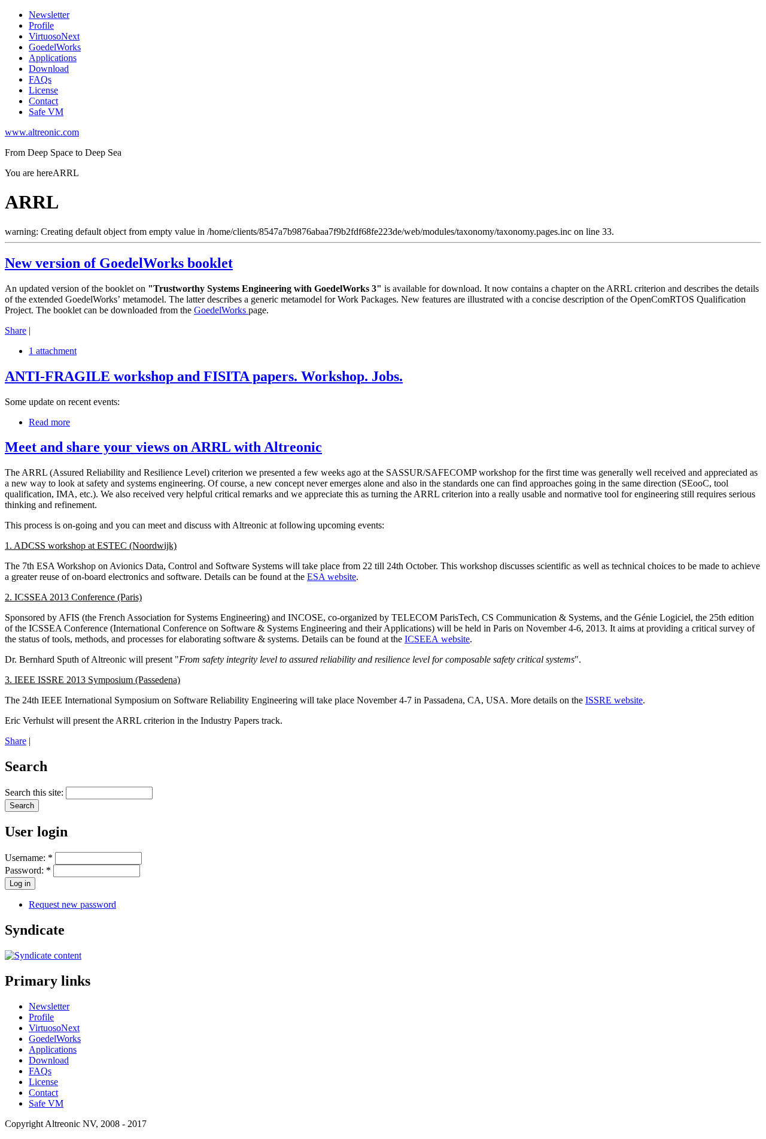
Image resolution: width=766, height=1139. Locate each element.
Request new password (72, 904)
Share (15, 330)
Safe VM (46, 112)
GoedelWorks (55, 47)
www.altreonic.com (42, 132)
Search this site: (35, 792)
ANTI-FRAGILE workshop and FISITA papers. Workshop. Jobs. (204, 376)
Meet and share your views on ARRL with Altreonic (163, 447)
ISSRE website (614, 700)
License (43, 90)
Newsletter (49, 15)
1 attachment (53, 351)
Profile (41, 25)
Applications (53, 58)
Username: (29, 858)
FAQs (40, 79)
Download (49, 69)
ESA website (331, 577)
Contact (43, 101)
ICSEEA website (437, 639)
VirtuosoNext (54, 36)
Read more (49, 422)
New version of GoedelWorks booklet (119, 263)
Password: (28, 870)
